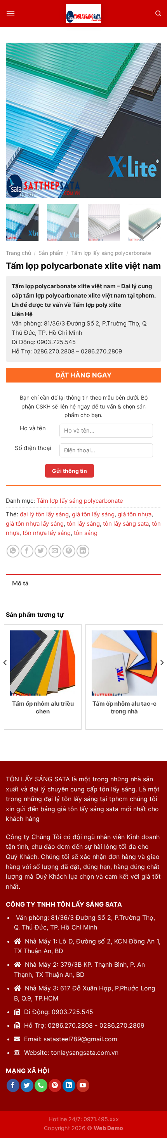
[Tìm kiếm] (158, 13)
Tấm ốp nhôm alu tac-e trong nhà (124, 707)
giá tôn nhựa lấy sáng (35, 523)
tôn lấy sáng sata (126, 523)
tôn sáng (85, 533)
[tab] (83, 583)
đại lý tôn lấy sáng (44, 514)
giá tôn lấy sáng (93, 514)
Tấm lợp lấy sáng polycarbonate (111, 253)
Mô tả (20, 583)
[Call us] (41, 1085)
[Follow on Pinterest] (55, 1085)
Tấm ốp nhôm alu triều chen (43, 707)
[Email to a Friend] (55, 551)
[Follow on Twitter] (27, 1085)
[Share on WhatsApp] (13, 551)
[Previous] (19, 120)
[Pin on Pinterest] (69, 551)
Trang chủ (18, 253)
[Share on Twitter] (41, 551)
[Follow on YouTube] (83, 1085)
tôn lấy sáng (83, 523)
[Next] (148, 120)
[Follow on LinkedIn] (69, 1085)
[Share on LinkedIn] (83, 551)
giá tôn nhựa (134, 514)
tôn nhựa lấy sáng (47, 533)
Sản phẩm (51, 253)
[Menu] (10, 13)
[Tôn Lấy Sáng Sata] (83, 13)
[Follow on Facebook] (13, 1085)
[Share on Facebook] (27, 551)
